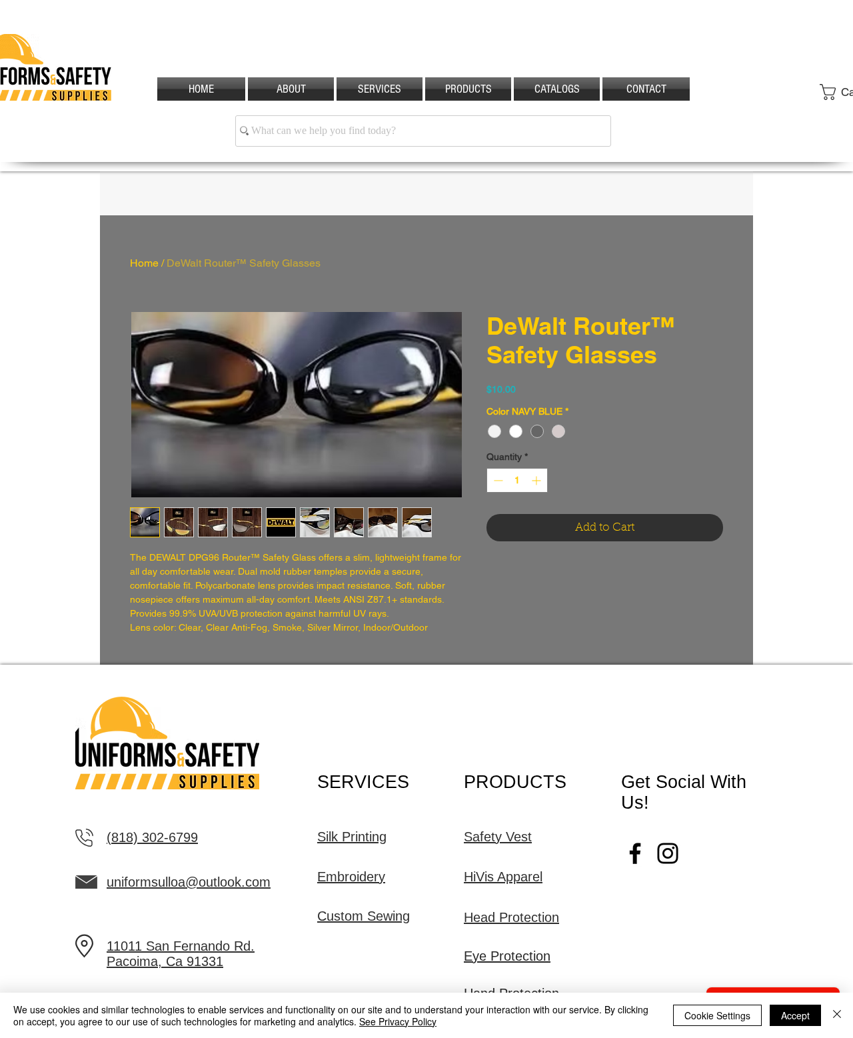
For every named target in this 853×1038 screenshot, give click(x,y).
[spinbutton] (517, 480)
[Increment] (537, 480)
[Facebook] (635, 853)
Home (144, 263)
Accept (795, 1015)
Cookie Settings (717, 1015)
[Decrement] (496, 480)
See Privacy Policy (397, 1021)
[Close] (837, 1015)
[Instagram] (668, 853)
